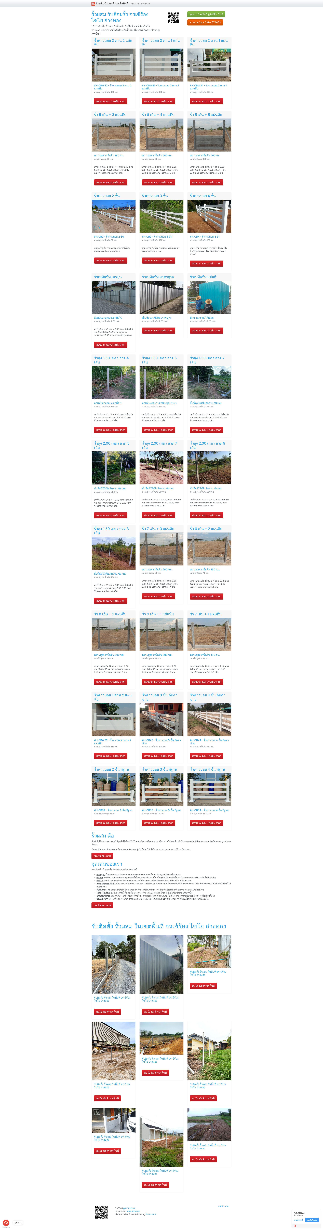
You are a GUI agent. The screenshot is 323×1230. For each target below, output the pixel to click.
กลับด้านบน (223, 1206)
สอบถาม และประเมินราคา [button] (110, 101)
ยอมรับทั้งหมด (312, 1220)
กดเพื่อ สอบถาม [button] (102, 855)
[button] (173, 17)
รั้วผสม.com (151, 1214)
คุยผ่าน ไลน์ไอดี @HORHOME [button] (206, 14)
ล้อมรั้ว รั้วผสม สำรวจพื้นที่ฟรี (111, 3)
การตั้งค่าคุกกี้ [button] (298, 1220)
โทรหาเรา (145, 3)
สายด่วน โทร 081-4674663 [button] (205, 22)
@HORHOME (129, 1208)
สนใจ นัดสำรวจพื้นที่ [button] (107, 1011)
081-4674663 (133, 1211)
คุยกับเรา (135, 3)
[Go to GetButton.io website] (6, 1227)
